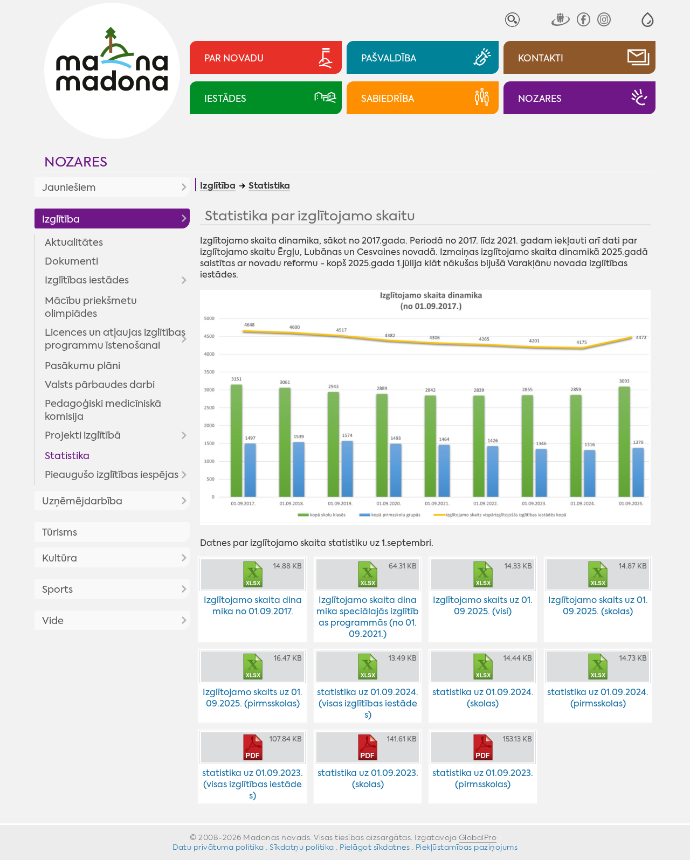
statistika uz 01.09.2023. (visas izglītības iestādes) (252, 784)
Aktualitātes (74, 242)
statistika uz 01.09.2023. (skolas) (368, 778)
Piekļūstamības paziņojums (467, 847)
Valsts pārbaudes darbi (100, 384)
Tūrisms (59, 532)
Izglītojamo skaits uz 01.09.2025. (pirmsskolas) (252, 697)
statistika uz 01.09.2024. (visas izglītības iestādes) (367, 703)
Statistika (67, 455)
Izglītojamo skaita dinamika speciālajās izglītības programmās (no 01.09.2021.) (367, 617)
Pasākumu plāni (82, 365)
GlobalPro (478, 837)
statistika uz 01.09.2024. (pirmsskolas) (597, 697)
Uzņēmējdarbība (82, 501)
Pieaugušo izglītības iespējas (111, 474)
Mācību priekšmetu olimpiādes (91, 307)
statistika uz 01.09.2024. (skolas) (483, 697)
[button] (648, 19)
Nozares (75, 162)
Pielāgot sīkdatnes (375, 847)
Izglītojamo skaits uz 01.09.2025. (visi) (483, 605)
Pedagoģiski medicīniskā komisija (103, 410)
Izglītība (61, 219)
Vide (53, 620)
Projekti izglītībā (83, 435)
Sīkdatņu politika (302, 847)
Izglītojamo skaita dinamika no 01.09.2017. (253, 605)
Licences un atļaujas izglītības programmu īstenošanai (115, 339)
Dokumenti (71, 261)
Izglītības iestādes (87, 280)
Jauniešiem (69, 187)
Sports (57, 589)
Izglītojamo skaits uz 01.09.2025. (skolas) (598, 605)
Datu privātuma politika (218, 847)
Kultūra (59, 558)
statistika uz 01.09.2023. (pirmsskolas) (482, 778)
